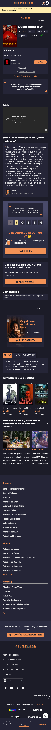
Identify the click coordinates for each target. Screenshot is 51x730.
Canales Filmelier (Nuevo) (14, 489)
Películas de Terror (11, 553)
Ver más (6, 575)
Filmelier (15, 190)
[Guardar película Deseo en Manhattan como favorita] (31, 383)
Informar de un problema (13, 669)
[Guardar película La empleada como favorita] (47, 383)
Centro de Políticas (11, 664)
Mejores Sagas (9, 523)
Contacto (7, 674)
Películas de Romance (12, 566)
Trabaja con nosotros (12, 659)
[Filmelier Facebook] (11, 688)
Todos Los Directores (12, 536)
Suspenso (22, 35)
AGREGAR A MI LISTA (27, 76)
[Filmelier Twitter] (17, 688)
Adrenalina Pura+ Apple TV (14, 608)
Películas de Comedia (12, 562)
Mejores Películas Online (13, 506)
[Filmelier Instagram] (6, 688)
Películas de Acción (11, 549)
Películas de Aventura (12, 570)
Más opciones (24, 68)
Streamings (8, 582)
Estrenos (6, 497)
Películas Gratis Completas (14, 514)
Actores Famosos (10, 527)
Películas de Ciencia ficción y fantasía (19, 557)
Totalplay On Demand (12, 600)
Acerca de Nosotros (11, 654)
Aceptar (42, 724)
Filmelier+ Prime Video (12, 587)
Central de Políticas (24, 726)
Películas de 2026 (10, 502)
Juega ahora (26, 251)
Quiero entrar (27, 282)
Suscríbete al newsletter (27, 635)
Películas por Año (10, 532)
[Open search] (45, 716)
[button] (21, 680)
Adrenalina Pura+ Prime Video (16, 604)
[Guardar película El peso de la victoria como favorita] (15, 383)
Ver (41, 62)
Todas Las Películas (11, 519)
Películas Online (9, 510)
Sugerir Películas (10, 493)
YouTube (6, 591)
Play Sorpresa (27, 340)
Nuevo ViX (7, 596)
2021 (46, 31)
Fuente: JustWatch (27, 71)
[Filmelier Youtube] (23, 688)
